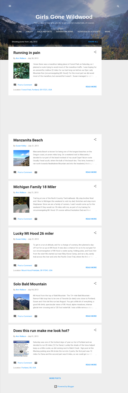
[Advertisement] (112, 76)
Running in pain (26, 52)
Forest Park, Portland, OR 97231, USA (37, 90)
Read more (91, 87)
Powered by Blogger (65, 386)
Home (19, 32)
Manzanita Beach (28, 140)
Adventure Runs (64, 32)
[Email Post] (35, 86)
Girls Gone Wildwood (64, 17)
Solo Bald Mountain (30, 284)
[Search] (118, 7)
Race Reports (44, 32)
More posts (55, 378)
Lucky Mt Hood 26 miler (33, 233)
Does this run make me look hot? (41, 330)
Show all (93, 42)
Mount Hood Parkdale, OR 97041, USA (37, 270)
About (29, 32)
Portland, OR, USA (29, 368)
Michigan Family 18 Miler (34, 187)
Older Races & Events (89, 32)
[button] (95, 52)
